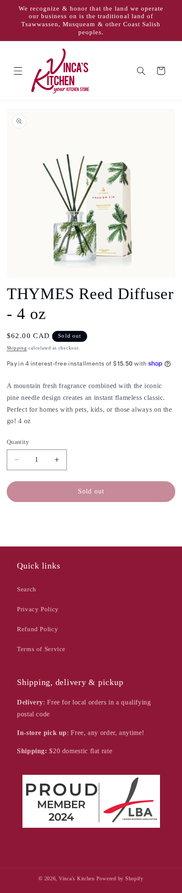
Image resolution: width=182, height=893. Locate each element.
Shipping (17, 348)
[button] (18, 70)
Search (26, 589)
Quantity (18, 442)
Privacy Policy (38, 609)
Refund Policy (37, 629)
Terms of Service (41, 649)
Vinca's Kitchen (77, 878)
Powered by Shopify (120, 878)
